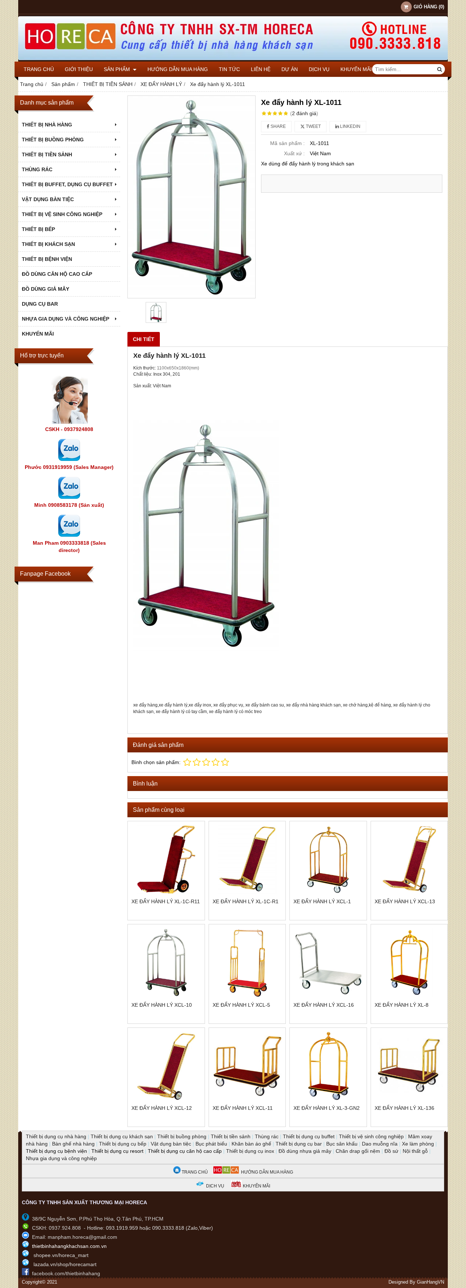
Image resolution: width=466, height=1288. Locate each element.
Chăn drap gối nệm (358, 1151)
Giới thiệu (79, 69)
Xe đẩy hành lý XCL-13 (405, 901)
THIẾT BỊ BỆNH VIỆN (47, 259)
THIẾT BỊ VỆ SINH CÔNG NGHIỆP (62, 214)
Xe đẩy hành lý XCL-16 (323, 1005)
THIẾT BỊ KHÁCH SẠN (48, 244)
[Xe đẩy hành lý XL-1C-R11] (166, 859)
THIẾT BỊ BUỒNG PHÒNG (53, 139)
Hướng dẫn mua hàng (177, 69)
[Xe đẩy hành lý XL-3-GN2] (328, 1066)
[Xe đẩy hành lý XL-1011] (191, 197)
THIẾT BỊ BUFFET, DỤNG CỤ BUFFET (67, 184)
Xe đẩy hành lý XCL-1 (322, 901)
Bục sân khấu (342, 1144)
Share (277, 126)
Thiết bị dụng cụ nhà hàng (56, 1136)
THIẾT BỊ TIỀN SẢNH (47, 154)
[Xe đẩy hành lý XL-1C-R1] (247, 859)
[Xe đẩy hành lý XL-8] (409, 963)
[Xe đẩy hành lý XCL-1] (328, 859)
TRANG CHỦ (194, 1172)
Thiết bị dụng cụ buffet (309, 1136)
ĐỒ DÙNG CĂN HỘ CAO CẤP (57, 274)
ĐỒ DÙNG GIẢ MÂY (45, 289)
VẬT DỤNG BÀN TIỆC (48, 199)
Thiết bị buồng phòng (181, 1136)
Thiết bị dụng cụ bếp (122, 1144)
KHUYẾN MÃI (356, 69)
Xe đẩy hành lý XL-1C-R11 (165, 901)
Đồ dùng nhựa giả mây (305, 1151)
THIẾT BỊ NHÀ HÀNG (47, 125)
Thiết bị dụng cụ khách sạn (122, 1136)
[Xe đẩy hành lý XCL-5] (247, 963)
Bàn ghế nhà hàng (73, 1144)
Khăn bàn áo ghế (251, 1144)
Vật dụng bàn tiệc (171, 1144)
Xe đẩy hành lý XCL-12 (161, 1108)
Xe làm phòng (418, 1144)
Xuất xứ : (294, 153)
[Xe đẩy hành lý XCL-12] (166, 1066)
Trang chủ (39, 69)
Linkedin (349, 126)
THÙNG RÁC (37, 169)
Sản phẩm (117, 69)
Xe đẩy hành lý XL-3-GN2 (326, 1108)
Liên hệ (260, 69)
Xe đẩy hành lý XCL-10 (161, 1005)
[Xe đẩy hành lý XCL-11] (247, 1066)
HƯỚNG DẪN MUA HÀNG (266, 1172)
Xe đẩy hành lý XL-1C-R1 (246, 901)
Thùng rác (267, 1136)
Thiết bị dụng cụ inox (250, 1151)
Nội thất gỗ (415, 1151)
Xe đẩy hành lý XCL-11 (243, 1108)
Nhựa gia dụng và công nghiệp (61, 1158)
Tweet (313, 126)
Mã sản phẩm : (287, 143)
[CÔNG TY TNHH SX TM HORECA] (233, 60)
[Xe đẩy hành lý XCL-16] (328, 963)
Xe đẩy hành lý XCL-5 (241, 1005)
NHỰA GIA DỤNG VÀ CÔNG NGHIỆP (65, 319)
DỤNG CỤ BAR (40, 304)
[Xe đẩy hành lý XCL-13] (409, 859)
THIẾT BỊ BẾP (38, 229)
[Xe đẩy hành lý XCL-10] (166, 963)
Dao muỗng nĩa (380, 1144)
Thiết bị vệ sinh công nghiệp (371, 1136)
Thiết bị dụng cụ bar (299, 1144)
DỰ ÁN (289, 69)
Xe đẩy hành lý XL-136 (404, 1108)
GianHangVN (430, 1282)
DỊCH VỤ (319, 69)
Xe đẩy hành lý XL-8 (402, 1005)
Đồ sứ (391, 1151)
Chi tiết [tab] (143, 339)
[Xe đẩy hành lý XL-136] (409, 1066)
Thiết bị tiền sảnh (230, 1136)
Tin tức (229, 69)
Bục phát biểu (211, 1144)
